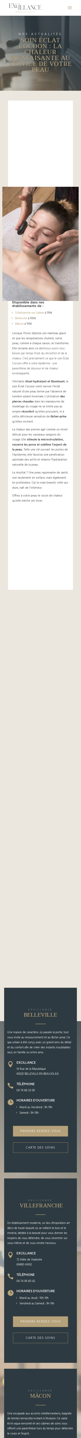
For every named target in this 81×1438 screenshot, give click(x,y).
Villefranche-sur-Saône (29, 313)
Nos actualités (40, 34)
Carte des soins (40, 1147)
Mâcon (19, 324)
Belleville (21, 318)
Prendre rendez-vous (40, 1131)
